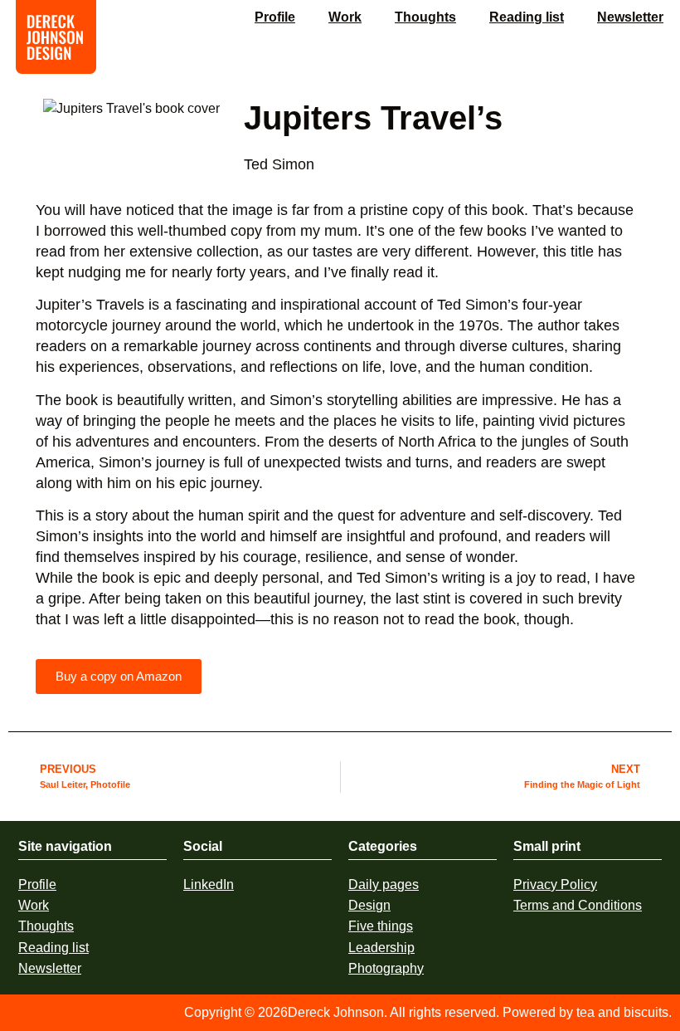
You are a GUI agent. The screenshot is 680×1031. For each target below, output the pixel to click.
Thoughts (425, 17)
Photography (386, 968)
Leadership (381, 948)
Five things (380, 926)
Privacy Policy (555, 884)
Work (345, 17)
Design (369, 905)
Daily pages (383, 884)
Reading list (526, 17)
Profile (275, 17)
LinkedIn (208, 884)
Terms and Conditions (577, 905)
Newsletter (630, 17)
